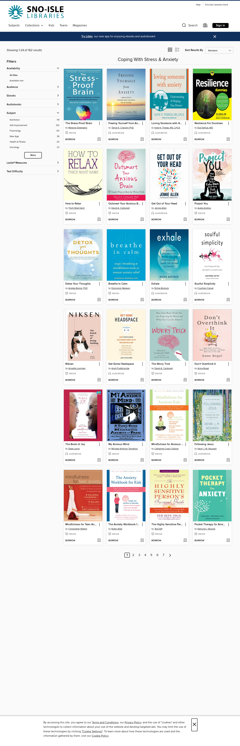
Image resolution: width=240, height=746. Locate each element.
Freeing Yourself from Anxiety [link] (124, 123)
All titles (14, 75)
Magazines (80, 25)
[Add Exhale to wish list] (185, 300)
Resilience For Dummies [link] (208, 123)
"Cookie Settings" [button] (92, 731)
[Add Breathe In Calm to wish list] (142, 300)
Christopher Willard (77, 529)
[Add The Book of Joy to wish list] (99, 460)
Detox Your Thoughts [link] (78, 283)
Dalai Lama (74, 448)
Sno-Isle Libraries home (216, 5)
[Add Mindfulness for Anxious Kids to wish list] (185, 460)
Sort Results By (194, 50)
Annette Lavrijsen (77, 368)
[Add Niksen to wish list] (99, 380)
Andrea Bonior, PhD (77, 288)
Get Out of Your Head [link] (164, 203)
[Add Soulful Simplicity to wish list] (228, 300)
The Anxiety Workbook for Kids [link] (124, 524)
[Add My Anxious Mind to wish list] (142, 460)
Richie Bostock (161, 288)
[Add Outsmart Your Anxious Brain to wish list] (142, 219)
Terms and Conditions (105, 722)
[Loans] (205, 26)
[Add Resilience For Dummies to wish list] (228, 139)
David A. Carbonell (120, 208)
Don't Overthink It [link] (205, 364)
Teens (63, 25)
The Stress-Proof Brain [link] (78, 123)
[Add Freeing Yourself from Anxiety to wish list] (142, 139)
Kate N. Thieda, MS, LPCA (167, 127)
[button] (189, 26)
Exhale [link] (155, 283)
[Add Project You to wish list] (228, 219)
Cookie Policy (100, 736)
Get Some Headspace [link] (121, 364)
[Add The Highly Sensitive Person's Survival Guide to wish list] (185, 540)
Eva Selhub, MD (205, 127)
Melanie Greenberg (77, 127)
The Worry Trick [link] (160, 364)
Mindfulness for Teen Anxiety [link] (81, 524)
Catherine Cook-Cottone (166, 448)
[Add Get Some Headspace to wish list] (142, 380)
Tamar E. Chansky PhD (122, 127)
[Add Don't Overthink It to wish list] (228, 380)
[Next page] (170, 555)
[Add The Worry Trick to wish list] (185, 380)
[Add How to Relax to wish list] (99, 219)
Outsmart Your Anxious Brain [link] (124, 203)
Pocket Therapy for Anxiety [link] (210, 524)
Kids (51, 25)
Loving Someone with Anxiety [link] (167, 123)
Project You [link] (201, 203)
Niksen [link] (69, 364)
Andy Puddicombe (120, 368)
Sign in (220, 25)
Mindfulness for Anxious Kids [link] (167, 444)
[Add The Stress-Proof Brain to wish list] (99, 139)
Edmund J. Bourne (206, 529)
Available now (17, 80)
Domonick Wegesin (120, 288)
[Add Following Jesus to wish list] (228, 460)
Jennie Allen (160, 208)
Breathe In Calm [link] (117, 283)
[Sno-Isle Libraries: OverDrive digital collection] (36, 12)
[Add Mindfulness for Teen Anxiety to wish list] (99, 540)
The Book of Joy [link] (75, 444)
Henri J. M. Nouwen (207, 448)
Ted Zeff (158, 529)
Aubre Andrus (204, 208)
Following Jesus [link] (204, 444)
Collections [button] (33, 25)
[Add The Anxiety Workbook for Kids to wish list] (142, 540)
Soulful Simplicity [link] (204, 283)
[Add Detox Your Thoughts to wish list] (99, 300)
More (33, 155)
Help (198, 5)
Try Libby (87, 36)
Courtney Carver (205, 288)
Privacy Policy (133, 722)
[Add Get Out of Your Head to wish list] (185, 219)
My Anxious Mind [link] (118, 444)
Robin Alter (116, 529)
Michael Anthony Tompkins (124, 448)
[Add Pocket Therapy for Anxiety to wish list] (228, 540)
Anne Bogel (203, 368)
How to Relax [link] (73, 203)
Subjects (14, 25)
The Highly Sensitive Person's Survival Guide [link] (167, 524)
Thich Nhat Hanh (76, 208)
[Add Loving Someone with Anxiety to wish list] (185, 139)
